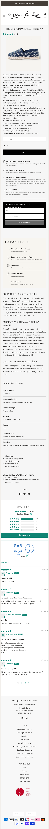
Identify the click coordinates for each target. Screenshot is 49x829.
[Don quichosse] (25, 15)
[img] (6, 569)
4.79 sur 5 (30, 511)
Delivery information (24, 729)
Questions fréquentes (12, 466)
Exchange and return (24, 732)
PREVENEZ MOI (24, 223)
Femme (24, 771)
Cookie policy (24, 739)
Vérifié (23, 556)
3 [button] (25, 683)
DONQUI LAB (24, 778)
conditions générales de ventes (24, 746)
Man (24, 767)
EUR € (30, 814)
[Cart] (45, 16)
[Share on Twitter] (24, 493)
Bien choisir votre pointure (14, 458)
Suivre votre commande (24, 757)
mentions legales (24, 743)
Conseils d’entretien (12, 461)
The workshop (24, 781)
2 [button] (21, 683)
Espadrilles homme (24, 479)
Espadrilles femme (10, 479)
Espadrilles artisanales (25, 753)
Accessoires (24, 774)
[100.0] (18, 548)
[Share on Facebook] (20, 493)
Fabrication (9, 456)
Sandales (35, 479)
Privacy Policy (24, 736)
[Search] (45, 14)
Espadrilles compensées (11, 482)
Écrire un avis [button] (24, 535)
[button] (8, 34)
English (18, 814)
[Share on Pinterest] (29, 493)
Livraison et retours (11, 463)
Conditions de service (24, 750)
